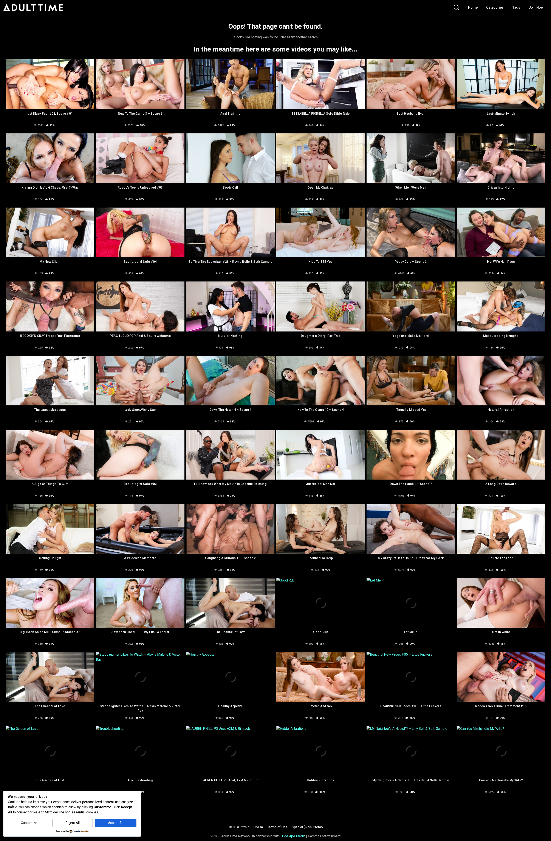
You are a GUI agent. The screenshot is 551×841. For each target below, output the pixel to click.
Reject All (72, 823)
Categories (495, 7)
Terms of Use (277, 827)
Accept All (115, 823)
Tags (516, 7)
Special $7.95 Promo (307, 827)
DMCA (258, 827)
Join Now (536, 7)
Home (473, 7)
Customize (29, 823)
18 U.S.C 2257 (238, 827)
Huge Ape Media (292, 836)
